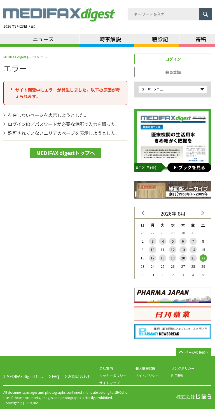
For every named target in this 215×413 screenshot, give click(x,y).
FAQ (55, 376)
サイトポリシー (147, 375)
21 (193, 258)
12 (173, 249)
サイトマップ (109, 382)
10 (153, 249)
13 (183, 249)
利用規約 (177, 375)
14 (193, 249)
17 (153, 258)
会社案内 (106, 368)
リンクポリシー (183, 368)
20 (183, 258)
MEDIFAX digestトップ (19, 56)
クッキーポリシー (112, 375)
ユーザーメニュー (153, 89)
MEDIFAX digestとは (24, 376)
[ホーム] (59, 18)
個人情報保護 (145, 368)
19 (173, 258)
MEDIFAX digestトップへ (65, 152)
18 (163, 258)
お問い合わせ (79, 376)
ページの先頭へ (197, 352)
